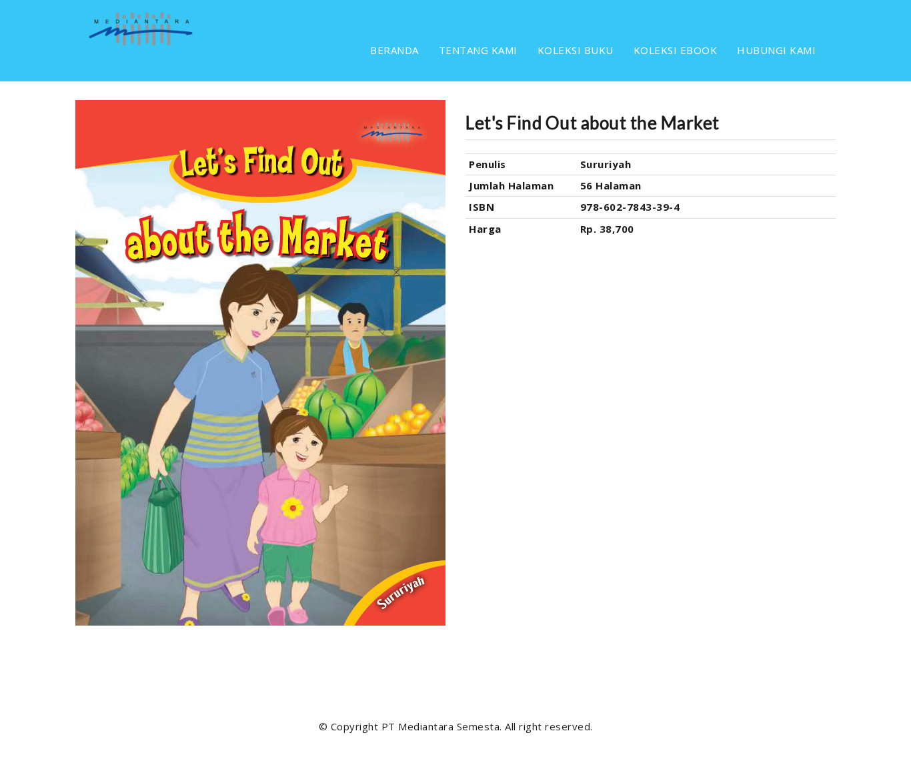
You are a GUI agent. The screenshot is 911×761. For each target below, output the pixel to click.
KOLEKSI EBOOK (676, 50)
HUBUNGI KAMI (776, 50)
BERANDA (394, 50)
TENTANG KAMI (478, 50)
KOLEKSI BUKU (576, 50)
